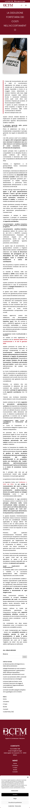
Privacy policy (18, 806)
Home (4, 699)
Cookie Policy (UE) (8, 712)
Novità (5, 707)
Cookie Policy (11, 806)
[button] (28, 777)
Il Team (5, 704)
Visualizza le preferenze (15, 802)
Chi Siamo (6, 701)
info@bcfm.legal (17, 751)
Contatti (5, 709)
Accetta (15, 794)
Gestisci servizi (14, 790)
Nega (15, 798)
